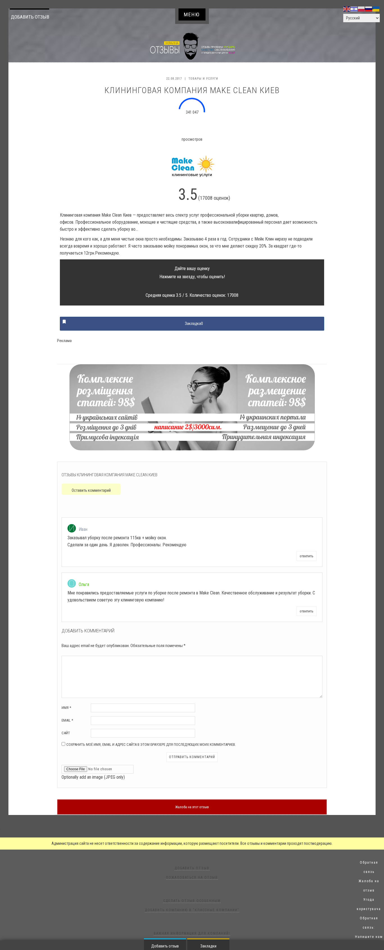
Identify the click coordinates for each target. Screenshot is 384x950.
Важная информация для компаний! (192, 933)
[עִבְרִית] (354, 8)
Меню (192, 14)
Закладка (194, 323)
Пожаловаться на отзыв (192, 877)
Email (67, 720)
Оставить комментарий (91, 490)
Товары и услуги (203, 78)
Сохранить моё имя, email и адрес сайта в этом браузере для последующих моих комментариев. (151, 744)
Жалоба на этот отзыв (192, 807)
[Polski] (361, 8)
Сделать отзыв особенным (192, 901)
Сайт (66, 733)
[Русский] (368, 8)
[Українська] (376, 8)
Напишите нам (369, 937)
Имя (66, 708)
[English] (347, 8)
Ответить (306, 556)
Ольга (84, 584)
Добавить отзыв (30, 17)
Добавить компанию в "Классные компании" (192, 910)
